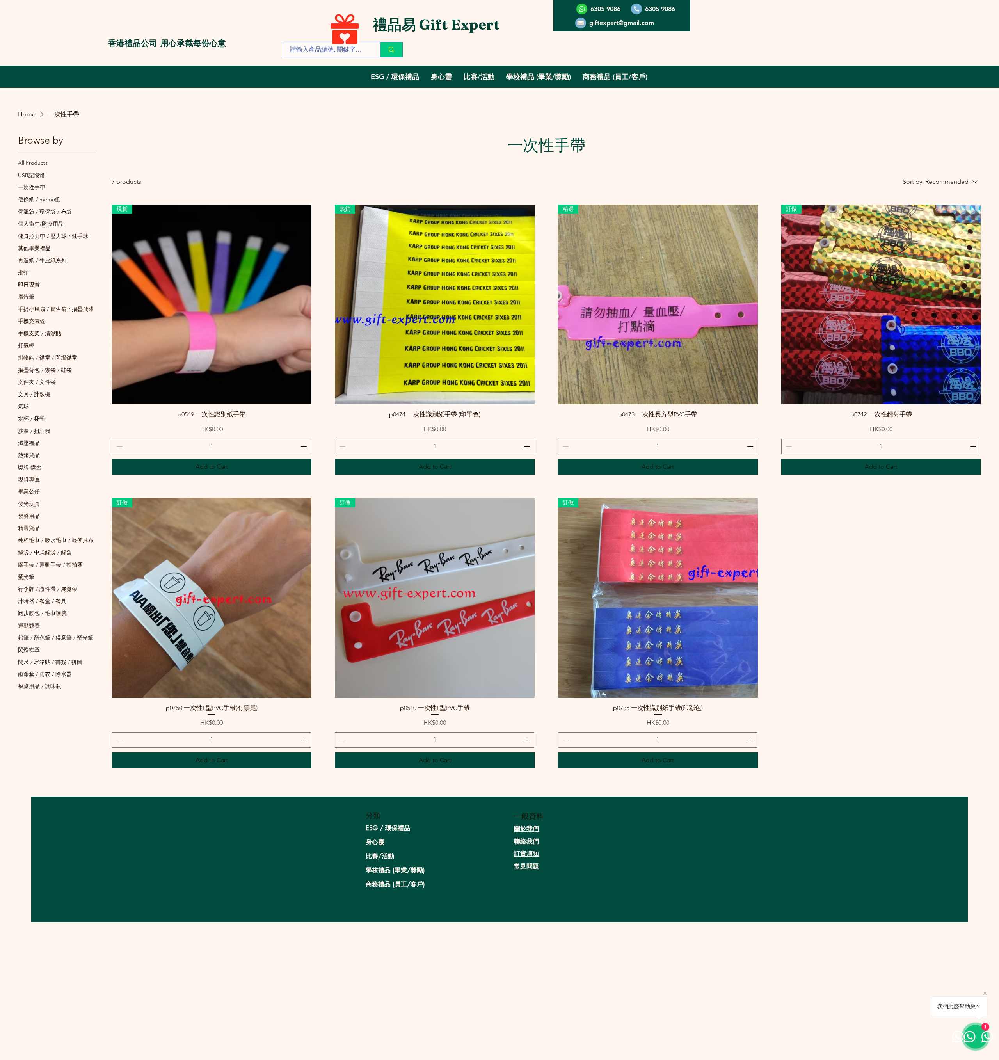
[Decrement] (118, 446)
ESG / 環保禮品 (388, 828)
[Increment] (304, 446)
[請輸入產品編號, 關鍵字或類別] (391, 49)
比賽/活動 (380, 856)
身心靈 (375, 842)
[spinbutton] (211, 446)
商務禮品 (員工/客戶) (395, 884)
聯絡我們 (526, 841)
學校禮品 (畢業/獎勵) (395, 870)
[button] (395, 76)
